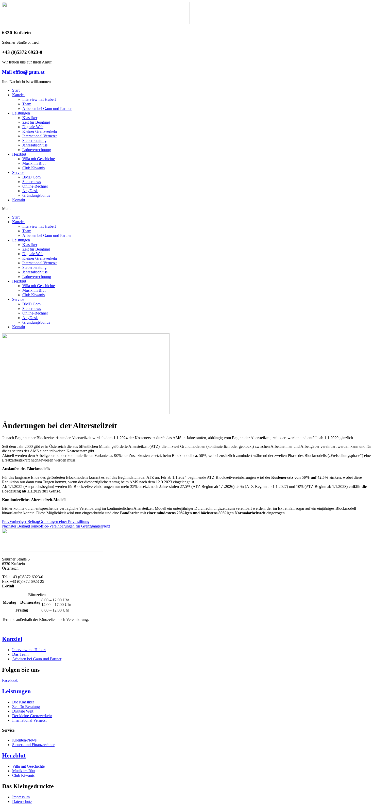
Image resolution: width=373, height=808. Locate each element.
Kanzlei (18, 95)
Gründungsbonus (36, 195)
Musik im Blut (33, 163)
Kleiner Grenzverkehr (39, 131)
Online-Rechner (35, 186)
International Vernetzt (39, 136)
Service (18, 172)
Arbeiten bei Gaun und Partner (47, 108)
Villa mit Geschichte (38, 159)
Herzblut (19, 154)
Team (26, 104)
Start (16, 90)
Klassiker (29, 118)
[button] (186, 208)
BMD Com (31, 177)
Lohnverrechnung (36, 149)
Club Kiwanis (33, 168)
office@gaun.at (27, 586)
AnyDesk (30, 191)
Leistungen (21, 113)
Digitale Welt (32, 127)
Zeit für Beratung (36, 122)
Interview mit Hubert (39, 99)
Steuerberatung (34, 140)
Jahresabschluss (34, 145)
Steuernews (31, 181)
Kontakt (18, 200)
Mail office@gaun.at (23, 72)
